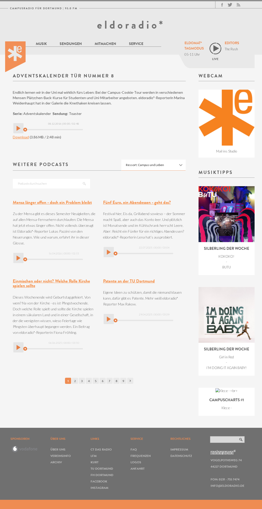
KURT (95, 462)
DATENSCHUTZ (181, 456)
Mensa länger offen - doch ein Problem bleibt (52, 202)
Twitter (230, 5)
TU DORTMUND (102, 468)
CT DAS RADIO (101, 449)
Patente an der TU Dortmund (129, 281)
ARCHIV (56, 462)
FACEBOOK (99, 481)
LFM (93, 456)
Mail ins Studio (226, 151)
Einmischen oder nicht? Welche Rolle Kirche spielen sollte (51, 283)
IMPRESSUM (179, 449)
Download (21, 137)
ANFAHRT (137, 468)
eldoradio (15, 56)
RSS (238, 5)
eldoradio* (131, 25)
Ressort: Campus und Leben (145, 165)
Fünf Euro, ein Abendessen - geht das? (137, 202)
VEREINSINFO (60, 456)
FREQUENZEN (140, 456)
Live (215, 59)
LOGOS (135, 462)
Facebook (222, 5)
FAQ (133, 449)
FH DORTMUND (102, 475)
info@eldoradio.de (227, 485)
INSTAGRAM (99, 488)
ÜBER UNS (58, 449)
